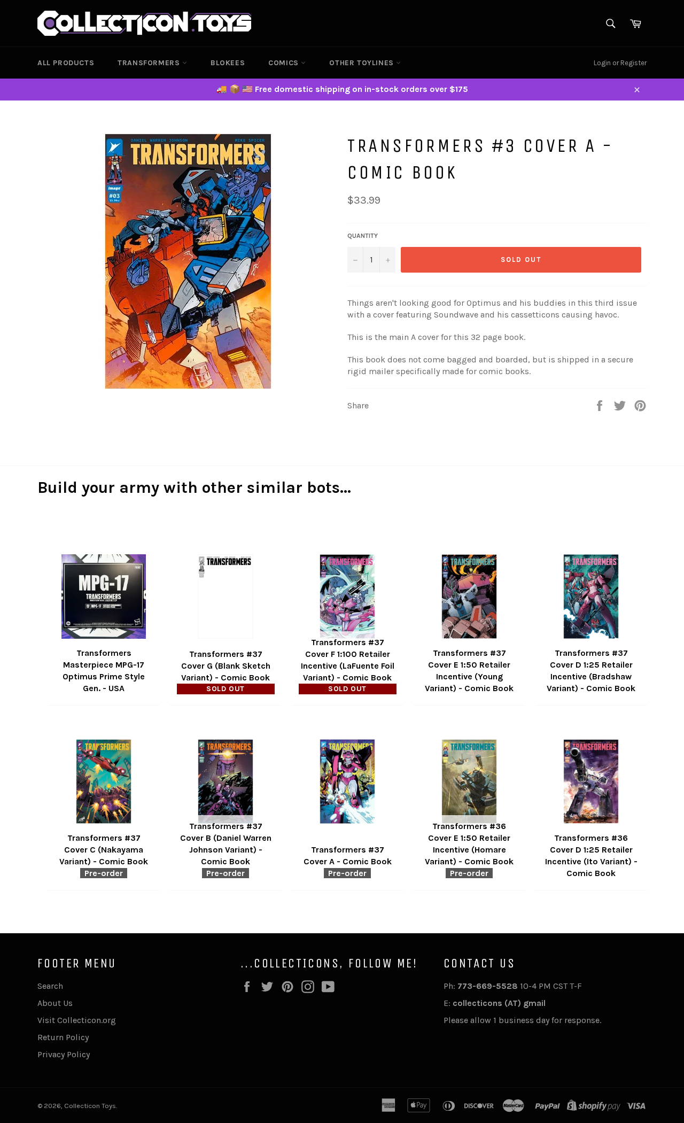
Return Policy (63, 1037)
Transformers (150, 62)
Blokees (228, 62)
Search (50, 986)
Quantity (362, 235)
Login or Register (620, 63)
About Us (55, 1003)
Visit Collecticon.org (76, 1020)
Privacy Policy (63, 1054)
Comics (284, 62)
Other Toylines (362, 62)
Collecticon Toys (90, 1106)
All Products (65, 62)
